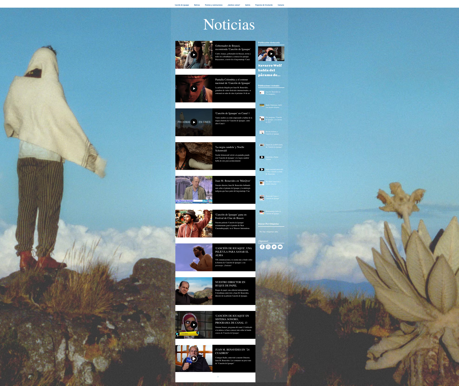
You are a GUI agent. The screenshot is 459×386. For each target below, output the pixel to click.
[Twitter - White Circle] (274, 246)
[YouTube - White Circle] (280, 246)
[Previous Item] (262, 54)
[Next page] (228, 376)
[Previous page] (203, 376)
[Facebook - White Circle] (262, 246)
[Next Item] (280, 54)
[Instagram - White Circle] (268, 246)
